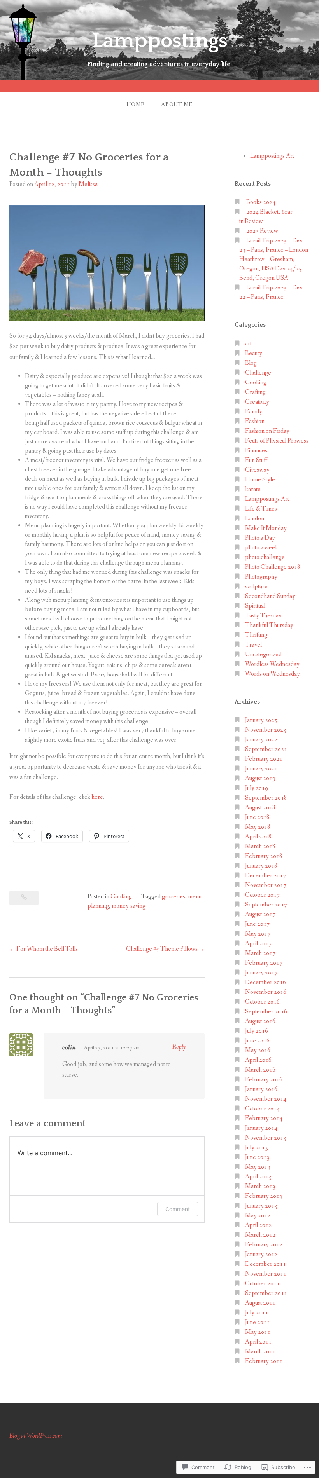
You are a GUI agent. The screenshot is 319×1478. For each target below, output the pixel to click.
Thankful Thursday (269, 625)
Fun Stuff (256, 460)
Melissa (88, 184)
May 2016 (257, 1050)
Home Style (260, 480)
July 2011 (256, 1313)
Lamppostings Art (272, 156)
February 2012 (263, 1245)
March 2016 (260, 1070)
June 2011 (257, 1322)
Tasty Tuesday (263, 616)
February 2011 (263, 1361)
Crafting (255, 392)
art (248, 344)
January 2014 (261, 1128)
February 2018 (263, 856)
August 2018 (260, 807)
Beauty (253, 353)
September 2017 (266, 905)
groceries (173, 896)
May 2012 (257, 1215)
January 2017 (261, 973)
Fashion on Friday (267, 431)
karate (253, 489)
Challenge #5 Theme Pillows (162, 949)
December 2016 (265, 982)
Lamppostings (160, 40)
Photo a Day (260, 538)
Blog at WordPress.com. (36, 1436)
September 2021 (266, 749)
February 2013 (263, 1196)
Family (253, 412)
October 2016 (262, 1002)
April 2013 (258, 1177)
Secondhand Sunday (270, 596)
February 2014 (263, 1118)
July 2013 (256, 1147)
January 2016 (261, 1089)
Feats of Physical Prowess (276, 441)
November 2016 (265, 992)
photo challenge (265, 557)
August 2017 (260, 914)
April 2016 (258, 1060)
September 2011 (266, 1293)
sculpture (256, 586)
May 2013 (257, 1167)
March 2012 (260, 1235)
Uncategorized (263, 654)
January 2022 (261, 740)
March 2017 (260, 953)
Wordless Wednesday (272, 664)
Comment (177, 1209)
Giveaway (257, 470)
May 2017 (257, 934)
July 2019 (256, 788)
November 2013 (265, 1138)
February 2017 (263, 963)
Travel (253, 645)
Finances (256, 450)
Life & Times (261, 509)
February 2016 (263, 1079)
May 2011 (257, 1332)
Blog (251, 363)
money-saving (128, 906)
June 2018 (257, 817)
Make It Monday (266, 528)
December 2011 (265, 1264)
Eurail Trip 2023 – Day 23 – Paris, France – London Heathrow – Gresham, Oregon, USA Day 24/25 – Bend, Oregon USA (273, 259)
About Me (177, 104)
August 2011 (260, 1303)
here (97, 797)
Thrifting (256, 635)
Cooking (121, 896)
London (254, 518)
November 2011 (265, 1274)
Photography (261, 577)
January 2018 (261, 866)
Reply (179, 1047)
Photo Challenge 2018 (272, 567)
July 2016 (256, 1031)
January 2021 (261, 769)
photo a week (261, 548)
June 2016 (257, 1041)
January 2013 (261, 1206)
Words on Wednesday (272, 674)
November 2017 (265, 885)
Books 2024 (260, 202)
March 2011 (260, 1351)
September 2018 (266, 798)
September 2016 (266, 1011)
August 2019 (260, 778)
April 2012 (258, 1225)
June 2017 (257, 924)
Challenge (258, 373)
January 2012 (261, 1254)
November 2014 (265, 1099)
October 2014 (262, 1109)
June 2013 (257, 1157)
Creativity (257, 402)
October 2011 (262, 1283)
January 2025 (261, 720)
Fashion (255, 421)
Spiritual (255, 606)
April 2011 (258, 1342)
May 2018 (257, 827)
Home (135, 104)
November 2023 (265, 730)
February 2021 (263, 759)
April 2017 (258, 943)
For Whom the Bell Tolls (47, 949)
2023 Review (262, 231)
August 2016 (260, 1021)
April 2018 (258, 837)
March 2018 (260, 846)
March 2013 (260, 1186)
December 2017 (265, 875)
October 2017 (262, 895)
